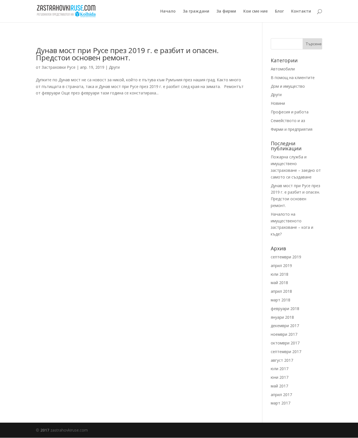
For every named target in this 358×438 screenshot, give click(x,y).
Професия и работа (289, 112)
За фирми (226, 11)
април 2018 (281, 291)
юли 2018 (279, 274)
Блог (279, 11)
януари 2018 (282, 317)
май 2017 (279, 386)
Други (114, 67)
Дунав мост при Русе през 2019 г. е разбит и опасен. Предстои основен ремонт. (127, 54)
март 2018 (280, 300)
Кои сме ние (255, 11)
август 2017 (282, 360)
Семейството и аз (288, 120)
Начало (168, 11)
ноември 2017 (284, 334)
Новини (278, 103)
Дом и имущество (288, 86)
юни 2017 (279, 377)
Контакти (301, 11)
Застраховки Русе (59, 67)
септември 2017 (286, 351)
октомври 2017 (285, 343)
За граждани (196, 11)
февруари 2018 (285, 308)
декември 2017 (285, 325)
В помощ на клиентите (293, 77)
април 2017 (281, 394)
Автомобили (283, 69)
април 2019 (281, 265)
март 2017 (280, 403)
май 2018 (279, 282)
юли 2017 (279, 368)
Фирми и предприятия (291, 129)
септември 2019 (286, 257)
